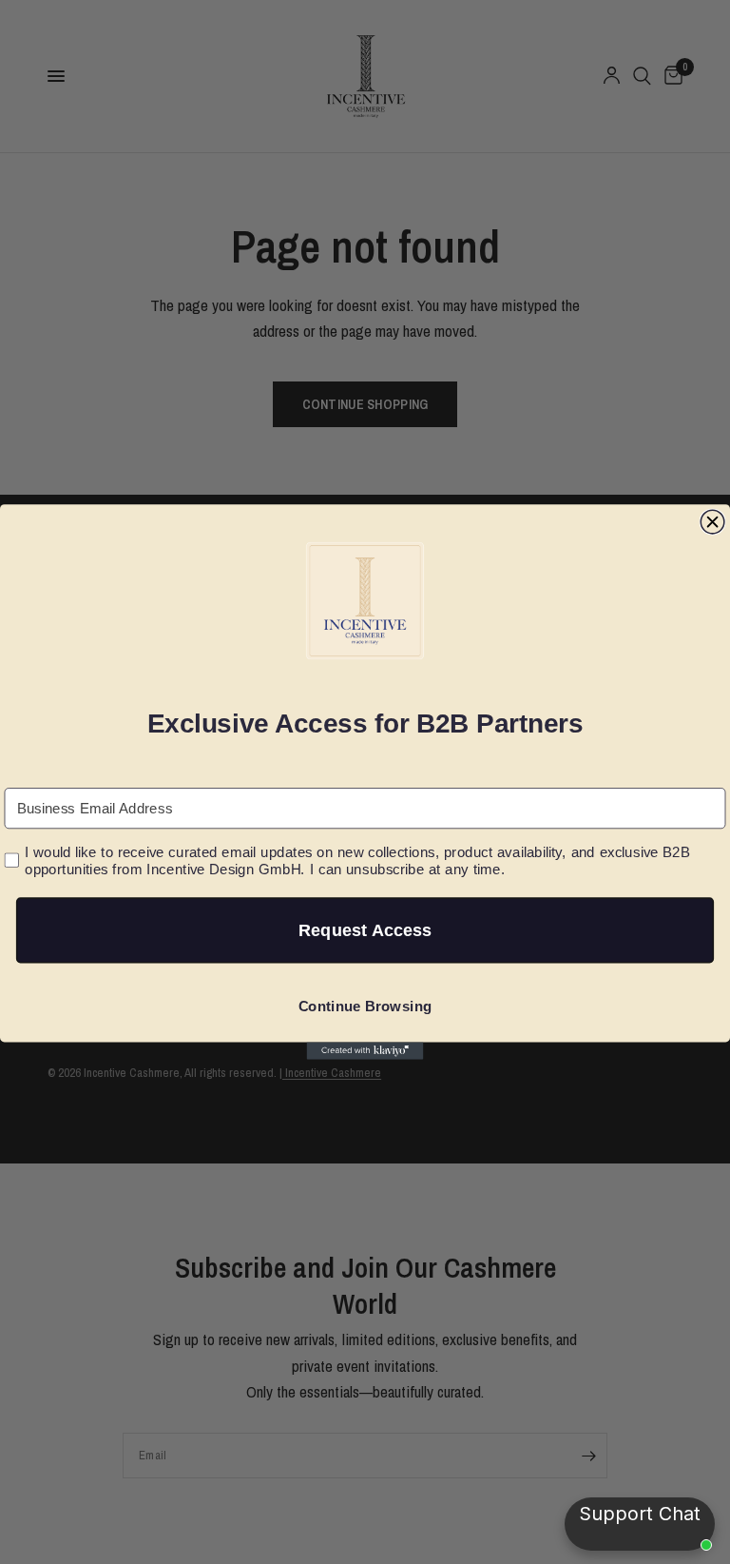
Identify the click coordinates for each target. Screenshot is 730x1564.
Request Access (365, 930)
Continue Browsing (365, 1006)
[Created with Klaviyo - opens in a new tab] (365, 1050)
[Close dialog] (712, 522)
